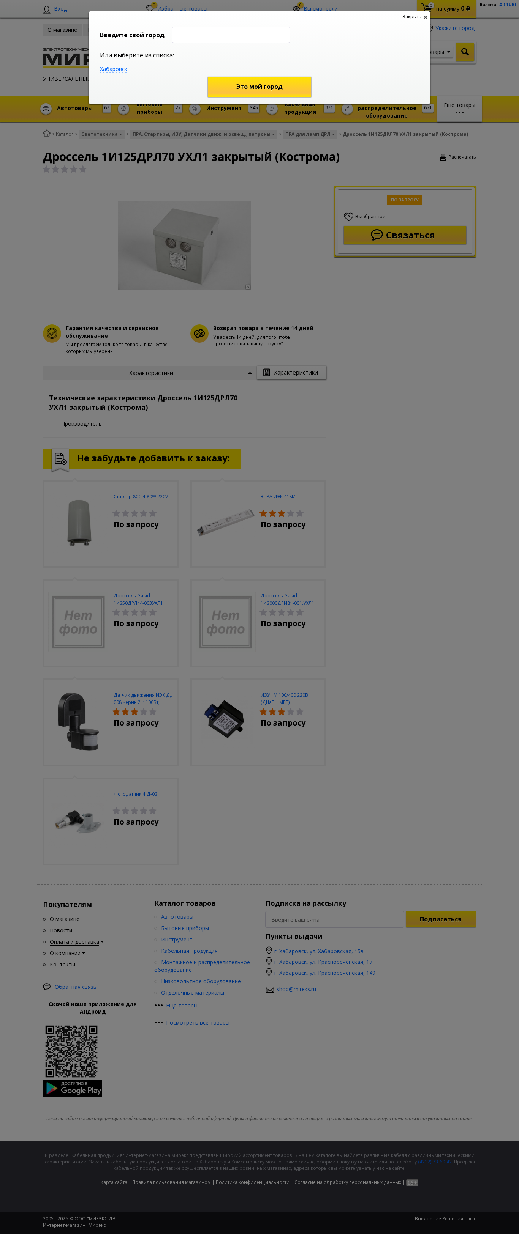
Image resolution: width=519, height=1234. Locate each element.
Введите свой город (132, 35)
